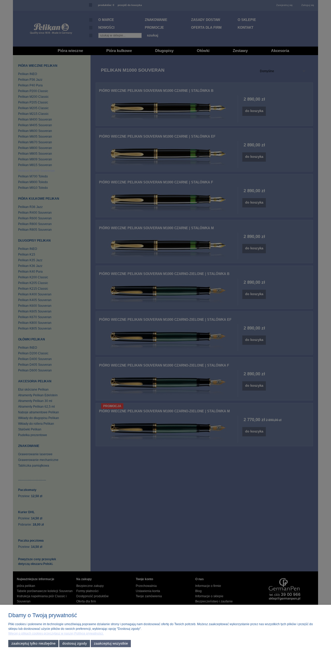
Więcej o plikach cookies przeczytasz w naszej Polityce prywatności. (56, 633)
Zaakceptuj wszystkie (111, 643)
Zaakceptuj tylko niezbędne (33, 643)
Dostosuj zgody (74, 643)
